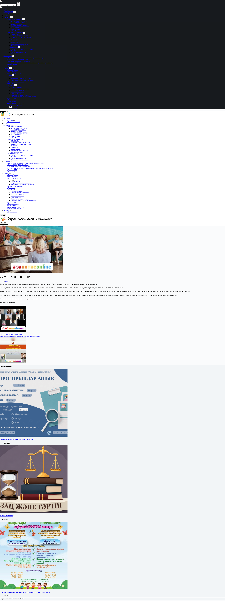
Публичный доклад (16, 197)
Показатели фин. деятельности (20, 199)
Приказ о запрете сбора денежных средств (23, 200)
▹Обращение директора (14, 178)
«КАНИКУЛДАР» (16, 131)
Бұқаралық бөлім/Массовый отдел (21, 183)
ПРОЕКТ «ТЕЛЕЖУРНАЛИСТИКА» (22, 155)
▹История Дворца (12, 175)
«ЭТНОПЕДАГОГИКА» (18, 130)
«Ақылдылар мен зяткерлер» (19, 150)
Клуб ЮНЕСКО (15, 136)
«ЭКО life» (14, 138)
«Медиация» (14, 145)
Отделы (9, 180)
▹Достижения (11, 188)
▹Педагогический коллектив (15, 186)
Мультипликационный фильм (19, 160)
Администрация (15, 181)
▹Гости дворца (11, 205)
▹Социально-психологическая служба (18, 166)
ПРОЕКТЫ (7, 125)
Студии (6, 123)
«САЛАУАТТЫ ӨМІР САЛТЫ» (20, 142)
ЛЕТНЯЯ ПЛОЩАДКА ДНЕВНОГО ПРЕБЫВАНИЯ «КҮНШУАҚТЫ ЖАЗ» (25, 592)
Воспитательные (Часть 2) (15, 139)
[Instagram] (3, 112)
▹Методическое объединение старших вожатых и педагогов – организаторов (30, 168)
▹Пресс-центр (11, 171)
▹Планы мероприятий (13, 122)
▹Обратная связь (12, 212)
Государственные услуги (18, 194)
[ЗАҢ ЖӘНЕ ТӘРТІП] (34, 512)
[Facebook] (1, 112)
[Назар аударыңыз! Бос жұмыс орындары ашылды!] (34, 436)
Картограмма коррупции (14, 208)
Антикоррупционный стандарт (20, 192)
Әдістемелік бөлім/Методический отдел (22, 184)
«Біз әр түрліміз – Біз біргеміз (19, 128)
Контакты (6, 210)
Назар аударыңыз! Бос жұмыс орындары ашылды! (16, 439)
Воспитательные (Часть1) (14, 126)
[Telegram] (7, 112)
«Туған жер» (14, 147)
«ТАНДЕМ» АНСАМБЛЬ (18, 158)
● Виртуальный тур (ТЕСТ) (15, 207)
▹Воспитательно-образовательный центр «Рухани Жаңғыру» (25, 163)
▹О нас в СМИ (11, 202)
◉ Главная (7, 118)
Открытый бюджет (16, 191)
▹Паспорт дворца (12, 176)
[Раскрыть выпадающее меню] (14, 120)
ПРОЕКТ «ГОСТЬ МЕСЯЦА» (20, 133)
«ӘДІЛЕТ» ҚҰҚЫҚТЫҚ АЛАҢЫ (21, 144)
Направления (8, 161)
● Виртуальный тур (13, 204)
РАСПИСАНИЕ (8, 120)
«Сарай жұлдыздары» (17, 134)
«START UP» (15, 141)
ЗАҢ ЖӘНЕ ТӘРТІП (6, 516)
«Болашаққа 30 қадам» (17, 152)
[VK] (5, 112)
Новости (7, 281)
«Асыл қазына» (15, 149)
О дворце (6, 173)
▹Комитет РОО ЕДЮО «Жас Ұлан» (17, 165)
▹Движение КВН (12, 170)
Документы (10, 189)
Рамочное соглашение (17, 196)
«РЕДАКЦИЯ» (15, 157)
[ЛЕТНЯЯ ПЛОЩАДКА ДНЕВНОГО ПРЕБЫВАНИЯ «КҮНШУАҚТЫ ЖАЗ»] (34, 589)
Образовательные (12, 153)
